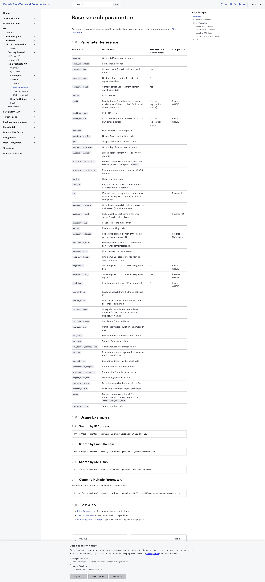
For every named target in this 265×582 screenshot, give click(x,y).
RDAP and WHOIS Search (89, 519)
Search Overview (85, 515)
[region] (129, 493)
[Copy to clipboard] (183, 433)
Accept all (117, 576)
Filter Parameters (86, 511)
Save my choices (97, 576)
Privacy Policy (152, 553)
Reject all (78, 576)
